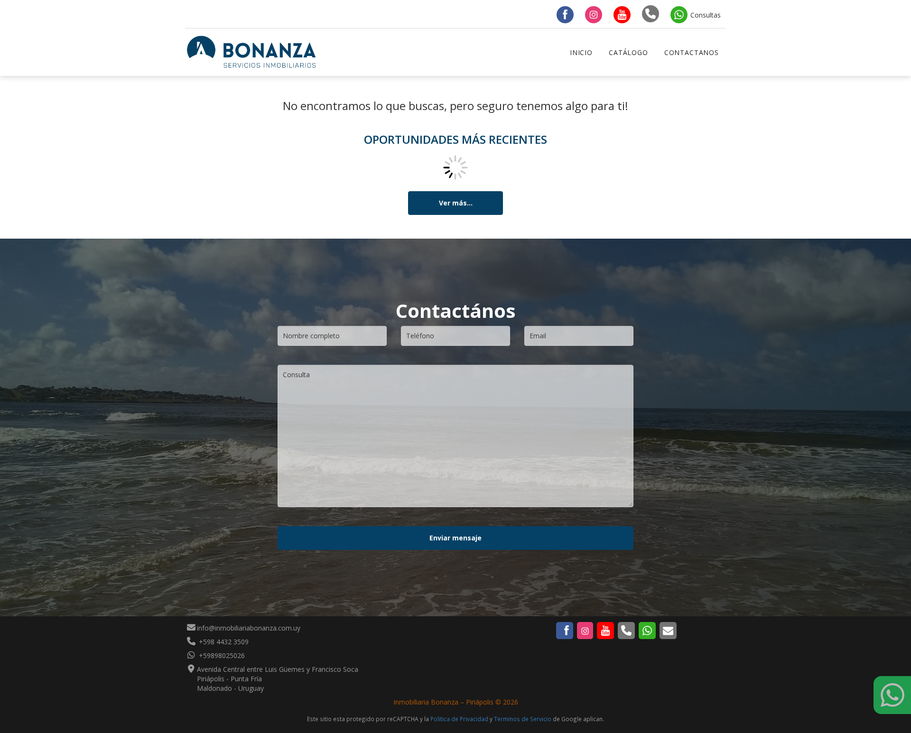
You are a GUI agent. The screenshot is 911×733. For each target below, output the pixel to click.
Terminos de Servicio (522, 719)
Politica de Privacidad (459, 719)
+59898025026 (221, 655)
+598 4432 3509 (223, 641)
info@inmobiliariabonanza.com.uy (248, 627)
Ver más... (456, 202)
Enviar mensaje (455, 537)
